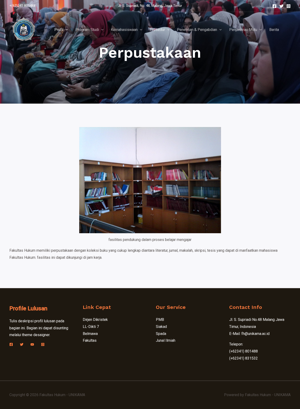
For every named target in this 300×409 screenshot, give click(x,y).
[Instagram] (288, 6)
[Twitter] (281, 6)
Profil (58, 29)
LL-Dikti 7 (91, 326)
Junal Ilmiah (165, 340)
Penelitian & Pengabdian (197, 29)
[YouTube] (32, 344)
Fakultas (90, 340)
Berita (274, 29)
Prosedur (157, 29)
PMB (160, 319)
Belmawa (90, 333)
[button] (65, 30)
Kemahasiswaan (124, 29)
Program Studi (87, 29)
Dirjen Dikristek (95, 319)
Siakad (161, 326)
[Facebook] (274, 6)
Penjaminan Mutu (243, 29)
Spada (161, 333)
